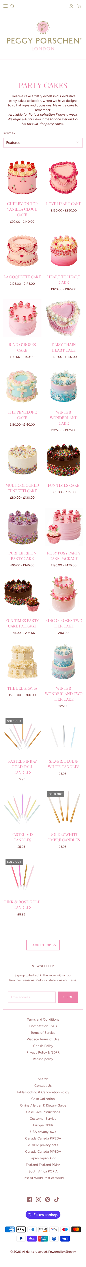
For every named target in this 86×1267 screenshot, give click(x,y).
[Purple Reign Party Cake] (22, 527)
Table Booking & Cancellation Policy (43, 1092)
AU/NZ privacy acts (43, 1145)
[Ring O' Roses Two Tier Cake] (64, 594)
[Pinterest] (47, 1199)
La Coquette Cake (22, 276)
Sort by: (9, 133)
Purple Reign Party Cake (22, 555)
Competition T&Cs (43, 1026)
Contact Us (43, 1086)
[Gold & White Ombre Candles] (64, 808)
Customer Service (43, 1119)
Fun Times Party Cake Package (22, 623)
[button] (43, 945)
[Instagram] (38, 1199)
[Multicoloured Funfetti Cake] (22, 459)
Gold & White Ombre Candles (63, 837)
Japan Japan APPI (43, 1158)
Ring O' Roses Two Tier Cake (63, 623)
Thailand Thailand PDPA (43, 1165)
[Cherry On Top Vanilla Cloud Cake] (22, 178)
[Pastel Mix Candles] (22, 808)
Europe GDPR (43, 1125)
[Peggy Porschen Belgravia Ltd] (43, 34)
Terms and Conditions (43, 1019)
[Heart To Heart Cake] (64, 251)
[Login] (71, 6)
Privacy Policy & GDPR (43, 1052)
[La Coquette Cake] (22, 251)
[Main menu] (5, 6)
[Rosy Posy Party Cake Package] (64, 527)
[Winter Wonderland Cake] (64, 386)
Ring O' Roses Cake (22, 347)
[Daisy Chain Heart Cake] (64, 318)
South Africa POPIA (43, 1171)
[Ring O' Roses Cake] (22, 318)
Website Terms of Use (43, 1039)
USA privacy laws (43, 1132)
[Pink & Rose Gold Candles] (22, 876)
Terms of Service (43, 1033)
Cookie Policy (43, 1046)
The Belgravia (22, 688)
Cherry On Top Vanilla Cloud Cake (22, 209)
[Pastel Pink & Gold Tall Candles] (22, 735)
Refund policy (43, 1059)
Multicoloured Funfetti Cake (22, 488)
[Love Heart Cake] (64, 178)
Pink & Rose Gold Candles (22, 904)
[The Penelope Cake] (22, 386)
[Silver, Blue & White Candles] (64, 735)
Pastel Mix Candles (22, 837)
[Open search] (12, 6)
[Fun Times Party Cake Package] (22, 594)
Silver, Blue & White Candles (63, 763)
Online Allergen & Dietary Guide (43, 1105)
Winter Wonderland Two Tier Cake (63, 693)
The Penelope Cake (22, 414)
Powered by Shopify (62, 1252)
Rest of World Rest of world (43, 1178)
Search (43, 1079)
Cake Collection (43, 1099)
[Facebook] (29, 1199)
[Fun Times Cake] (64, 459)
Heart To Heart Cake (63, 279)
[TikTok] (56, 1199)
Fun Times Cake (63, 485)
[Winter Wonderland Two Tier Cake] (64, 662)
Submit (68, 997)
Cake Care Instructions (43, 1112)
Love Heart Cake (63, 203)
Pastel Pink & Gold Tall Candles (22, 766)
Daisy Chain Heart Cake (64, 347)
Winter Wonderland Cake (64, 417)
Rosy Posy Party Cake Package (63, 555)
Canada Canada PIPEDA (43, 1138)
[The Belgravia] (22, 662)
